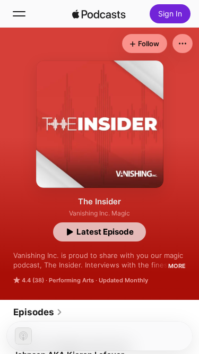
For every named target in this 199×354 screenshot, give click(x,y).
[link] (38, 312)
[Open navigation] (19, 13)
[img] (99, 13)
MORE (177, 266)
